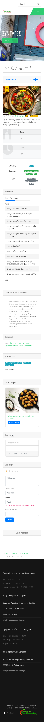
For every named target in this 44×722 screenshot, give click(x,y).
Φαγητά (31, 166)
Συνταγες (15, 554)
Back (7, 41)
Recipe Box (12, 79)
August (36, 171)
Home (8, 554)
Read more (15, 423)
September (28, 171)
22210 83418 (8, 665)
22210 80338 (8, 614)
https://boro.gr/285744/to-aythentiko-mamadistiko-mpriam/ (18, 344)
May (35, 173)
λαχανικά (35, 181)
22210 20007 (8, 608)
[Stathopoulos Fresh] (7, 11)
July (27, 173)
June (31, 173)
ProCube (34, 708)
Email (7, 498)
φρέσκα (27, 181)
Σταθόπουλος (31, 179)
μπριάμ (31, 184)
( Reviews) (19, 116)
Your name (9, 488)
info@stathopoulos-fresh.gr (14, 620)
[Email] (34, 79)
